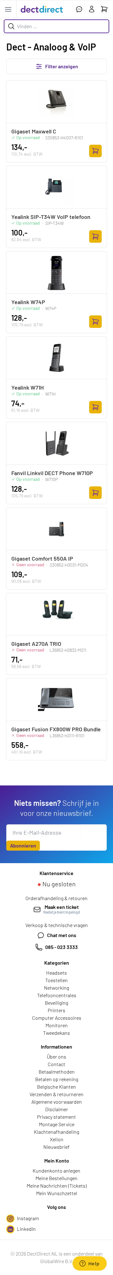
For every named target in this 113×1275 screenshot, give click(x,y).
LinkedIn (26, 1229)
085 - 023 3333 (61, 947)
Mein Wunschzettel (56, 1193)
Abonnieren (23, 845)
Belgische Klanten (56, 1087)
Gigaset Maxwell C (33, 131)
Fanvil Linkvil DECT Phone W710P (52, 472)
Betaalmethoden (57, 1072)
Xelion (56, 1139)
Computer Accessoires (56, 1018)
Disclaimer (56, 1109)
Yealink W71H (27, 387)
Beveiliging (56, 1003)
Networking (56, 988)
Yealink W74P (28, 301)
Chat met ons (61, 935)
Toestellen (56, 980)
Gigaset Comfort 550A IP (42, 558)
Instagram (28, 1218)
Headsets (56, 973)
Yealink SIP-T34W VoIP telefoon (50, 216)
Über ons (56, 1057)
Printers (56, 1010)
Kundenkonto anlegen (56, 1171)
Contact (56, 1064)
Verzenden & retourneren (56, 1094)
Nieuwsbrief (56, 1147)
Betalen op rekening (56, 1079)
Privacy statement (56, 1117)
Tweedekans (56, 1033)
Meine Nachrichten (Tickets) (57, 1186)
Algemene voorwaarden (56, 1102)
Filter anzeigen (61, 66)
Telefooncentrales (56, 995)
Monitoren (57, 1025)
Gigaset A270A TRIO (36, 643)
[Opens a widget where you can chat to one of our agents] (89, 1264)
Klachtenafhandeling (56, 1132)
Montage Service (56, 1124)
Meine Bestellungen (56, 1178)
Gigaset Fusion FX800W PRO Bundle (56, 729)
